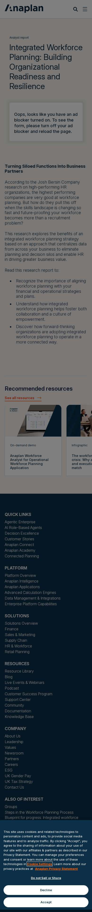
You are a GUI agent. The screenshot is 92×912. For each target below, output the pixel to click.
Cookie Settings (39, 864)
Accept (46, 902)
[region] (46, 865)
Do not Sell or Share (46, 878)
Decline (46, 890)
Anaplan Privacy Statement (56, 869)
